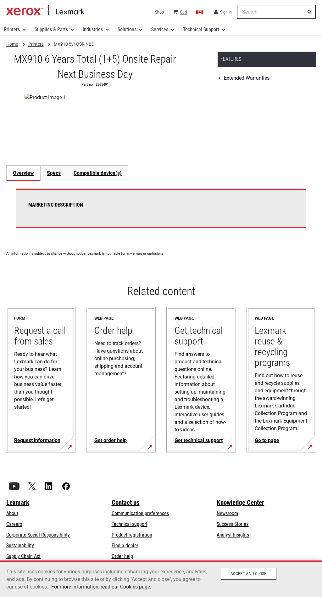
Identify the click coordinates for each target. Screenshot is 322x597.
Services (159, 29)
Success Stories (232, 524)
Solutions (127, 29)
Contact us (126, 502)
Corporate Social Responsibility (38, 535)
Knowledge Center (240, 502)
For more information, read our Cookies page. (101, 587)
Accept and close (248, 573)
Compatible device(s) (98, 173)
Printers (12, 29)
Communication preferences (140, 513)
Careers (14, 524)
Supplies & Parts (51, 29)
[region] (161, 578)
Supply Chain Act (23, 556)
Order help (122, 556)
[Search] (309, 12)
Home (45, 10)
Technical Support (201, 29)
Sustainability (20, 546)
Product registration (132, 535)
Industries (93, 29)
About (12, 513)
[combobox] (276, 12)
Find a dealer (125, 546)
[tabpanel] (161, 212)
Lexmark (17, 502)
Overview (23, 173)
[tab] (23, 173)
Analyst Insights (233, 535)
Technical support (129, 524)
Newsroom (227, 513)
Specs (54, 173)
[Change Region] (200, 12)
